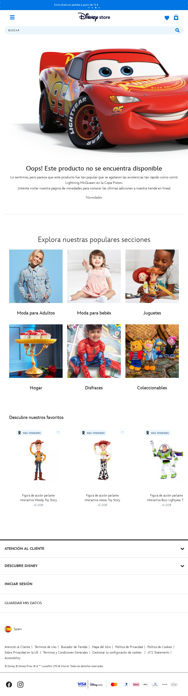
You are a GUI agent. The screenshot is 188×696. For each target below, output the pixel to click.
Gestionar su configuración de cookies (116, 652)
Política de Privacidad (129, 647)
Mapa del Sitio (101, 647)
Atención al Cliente (17, 647)
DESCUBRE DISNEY (21, 566)
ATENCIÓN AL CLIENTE (24, 549)
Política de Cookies (159, 647)
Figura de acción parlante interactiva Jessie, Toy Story (102, 498)
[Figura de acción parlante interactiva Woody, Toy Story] (38, 459)
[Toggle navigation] (14, 17)
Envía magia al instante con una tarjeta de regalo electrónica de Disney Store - (76, 5)
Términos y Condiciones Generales (65, 652)
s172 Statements (158, 652)
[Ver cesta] (176, 17)
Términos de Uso (45, 647)
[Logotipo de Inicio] (94, 17)
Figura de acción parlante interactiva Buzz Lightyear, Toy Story (166, 498)
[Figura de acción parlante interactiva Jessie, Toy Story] (102, 459)
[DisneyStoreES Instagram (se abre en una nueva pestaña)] (20, 684)
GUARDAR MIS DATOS (23, 603)
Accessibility (12, 658)
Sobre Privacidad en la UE (22, 652)
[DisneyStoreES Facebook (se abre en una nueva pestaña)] (9, 684)
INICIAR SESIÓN (18, 584)
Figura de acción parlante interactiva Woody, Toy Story (38, 498)
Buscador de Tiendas (74, 647)
